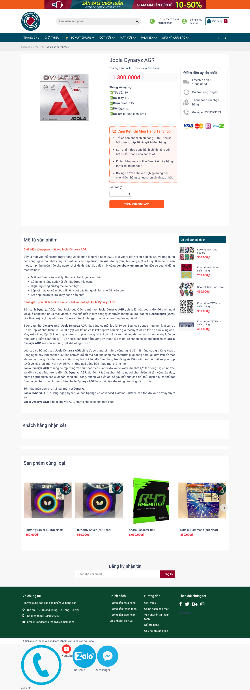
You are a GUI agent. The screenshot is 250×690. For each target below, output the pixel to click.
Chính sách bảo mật (156, 609)
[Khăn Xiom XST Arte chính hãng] (186, 307)
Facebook (185, 612)
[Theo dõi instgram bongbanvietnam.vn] (202, 604)
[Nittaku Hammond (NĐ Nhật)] (202, 501)
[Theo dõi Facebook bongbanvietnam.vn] (180, 604)
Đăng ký (194, 23)
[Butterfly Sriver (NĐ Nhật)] (99, 501)
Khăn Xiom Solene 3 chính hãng (208, 269)
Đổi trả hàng (151, 624)
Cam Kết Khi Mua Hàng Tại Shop (144, 131)
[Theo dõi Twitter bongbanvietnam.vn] (187, 604)
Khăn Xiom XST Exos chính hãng (209, 323)
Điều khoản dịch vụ (121, 620)
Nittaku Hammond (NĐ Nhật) (199, 530)
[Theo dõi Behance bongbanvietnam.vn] (194, 604)
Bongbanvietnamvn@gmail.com (55, 622)
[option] (47, 507)
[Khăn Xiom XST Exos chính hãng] (186, 325)
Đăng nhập (196, 19)
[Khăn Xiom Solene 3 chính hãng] (186, 271)
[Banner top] (125, 4)
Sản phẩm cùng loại (44, 463)
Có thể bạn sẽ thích (193, 239)
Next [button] (224, 508)
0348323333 (165, 23)
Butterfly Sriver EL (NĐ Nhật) (44, 530)
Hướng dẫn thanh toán (123, 609)
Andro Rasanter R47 (142, 530)
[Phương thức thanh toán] (203, 126)
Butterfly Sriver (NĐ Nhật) (94, 530)
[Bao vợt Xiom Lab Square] (186, 253)
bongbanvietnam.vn (59, 640)
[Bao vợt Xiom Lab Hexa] (186, 289)
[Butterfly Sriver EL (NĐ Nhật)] (48, 501)
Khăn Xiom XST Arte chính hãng (208, 305)
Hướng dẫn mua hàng (122, 603)
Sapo (91, 640)
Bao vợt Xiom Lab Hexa (210, 287)
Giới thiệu (150, 603)
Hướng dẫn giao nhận (122, 614)
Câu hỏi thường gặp (156, 631)
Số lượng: (115, 187)
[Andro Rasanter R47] (151, 501)
